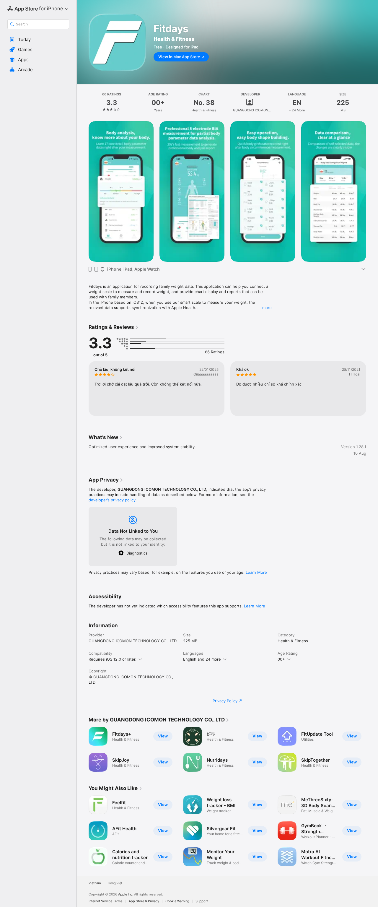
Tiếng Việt (114, 883)
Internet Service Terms (106, 901)
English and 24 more (202, 659)
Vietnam (95, 883)
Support (201, 901)
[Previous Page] (83, 191)
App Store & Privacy (144, 901)
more (267, 307)
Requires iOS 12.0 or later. (112, 659)
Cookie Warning (177, 901)
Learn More (256, 572)
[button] (38, 39)
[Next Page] (372, 191)
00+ (281, 659)
